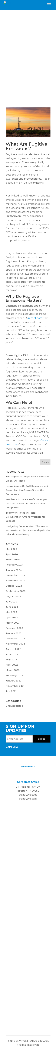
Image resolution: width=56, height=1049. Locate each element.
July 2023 (11, 601)
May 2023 (11, 612)
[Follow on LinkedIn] (21, 772)
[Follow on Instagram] (27, 772)
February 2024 (14, 564)
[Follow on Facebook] (33, 772)
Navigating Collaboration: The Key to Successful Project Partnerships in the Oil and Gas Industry (28, 530)
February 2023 (14, 628)
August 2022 (13, 649)
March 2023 (13, 622)
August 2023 (13, 596)
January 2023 (13, 633)
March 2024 (13, 559)
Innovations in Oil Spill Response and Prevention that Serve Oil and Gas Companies (27, 490)
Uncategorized (14, 705)
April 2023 (12, 617)
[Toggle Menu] (49, 4)
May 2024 (11, 549)
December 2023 (15, 575)
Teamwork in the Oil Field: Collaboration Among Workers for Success (25, 516)
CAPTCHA (12, 747)
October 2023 (14, 585)
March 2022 (13, 670)
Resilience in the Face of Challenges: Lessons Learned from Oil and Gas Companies (27, 503)
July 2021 (11, 691)
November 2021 (15, 685)
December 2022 (15, 638)
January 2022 (14, 680)
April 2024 (12, 554)
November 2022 (15, 643)
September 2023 (16, 591)
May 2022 (11, 659)
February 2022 (14, 675)
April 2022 (12, 664)
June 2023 (12, 606)
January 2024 (14, 570)
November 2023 (15, 580)
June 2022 (12, 654)
